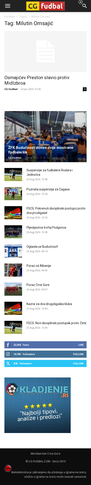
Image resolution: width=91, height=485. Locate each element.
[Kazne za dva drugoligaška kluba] (13, 308)
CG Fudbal (11, 89)
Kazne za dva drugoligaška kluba (49, 304)
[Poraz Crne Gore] (13, 289)
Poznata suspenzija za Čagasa (48, 189)
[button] (85, 6)
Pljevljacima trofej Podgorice (46, 227)
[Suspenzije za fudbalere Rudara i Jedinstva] (13, 174)
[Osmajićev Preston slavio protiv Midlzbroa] (45, 51)
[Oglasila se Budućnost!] (13, 251)
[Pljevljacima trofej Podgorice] (13, 232)
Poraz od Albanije (39, 265)
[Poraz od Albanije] (13, 270)
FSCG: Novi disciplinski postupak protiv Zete (56, 323)
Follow (78, 354)
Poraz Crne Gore (38, 285)
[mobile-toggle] (7, 6)
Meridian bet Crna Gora (45, 453)
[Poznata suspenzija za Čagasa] (13, 193)
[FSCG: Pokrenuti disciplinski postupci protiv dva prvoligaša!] (13, 213)
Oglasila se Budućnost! (42, 246)
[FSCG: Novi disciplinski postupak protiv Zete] (13, 327)
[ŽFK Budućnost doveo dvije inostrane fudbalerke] (45, 136)
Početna (9, 16)
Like (80, 344)
